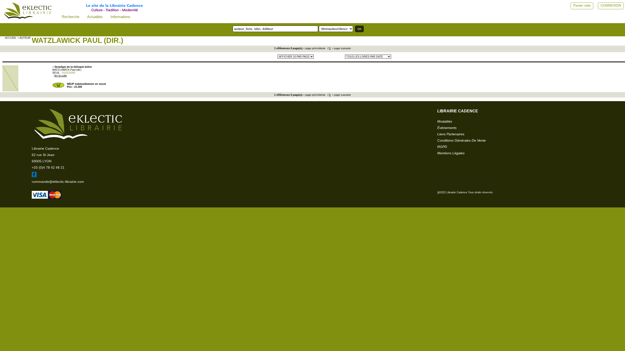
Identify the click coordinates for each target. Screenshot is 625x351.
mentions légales (451, 153)
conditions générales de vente (461, 140)
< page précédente (314, 48)
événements (447, 128)
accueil (10, 37)
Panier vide (582, 5)
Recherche (70, 17)
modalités (444, 121)
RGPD (442, 147)
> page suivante (341, 48)
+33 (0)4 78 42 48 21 (48, 167)
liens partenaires (450, 134)
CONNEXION (611, 5)
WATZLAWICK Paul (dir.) (77, 40)
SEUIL (56, 72)
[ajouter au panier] (58, 87)
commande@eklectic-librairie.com (58, 182)
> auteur (24, 37)
